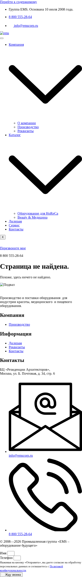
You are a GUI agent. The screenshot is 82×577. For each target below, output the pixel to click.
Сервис (14, 225)
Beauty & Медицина (32, 217)
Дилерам (15, 221)
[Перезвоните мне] (3, 244)
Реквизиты (25, 131)
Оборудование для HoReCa (37, 213)
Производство (28, 127)
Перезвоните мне (13, 248)
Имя (3, 553)
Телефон (7, 558)
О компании (26, 123)
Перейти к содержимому (18, 2)
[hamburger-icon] (1, 38)
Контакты (16, 229)
